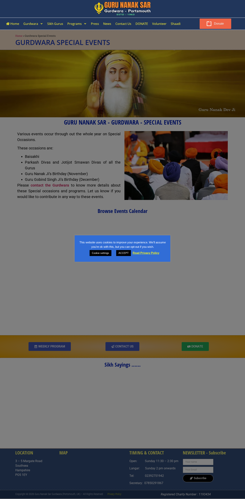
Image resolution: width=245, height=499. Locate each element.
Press (95, 24)
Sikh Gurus (55, 24)
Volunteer (159, 24)
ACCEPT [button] (123, 253)
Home (14, 24)
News (107, 24)
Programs (74, 24)
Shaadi (175, 24)
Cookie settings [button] (100, 253)
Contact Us (123, 24)
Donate (219, 23)
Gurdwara (30, 24)
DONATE (142, 24)
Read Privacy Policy (146, 252)
